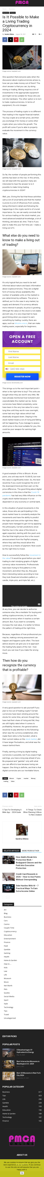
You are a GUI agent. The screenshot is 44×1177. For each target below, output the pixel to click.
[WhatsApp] (21, 39)
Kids (5, 967)
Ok (22, 1173)
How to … (7, 964)
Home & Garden (10, 960)
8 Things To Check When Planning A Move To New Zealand (32, 812)
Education (8, 935)
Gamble (7, 949)
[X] (10, 39)
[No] (41, 1168)
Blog (5, 913)
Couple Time (9, 928)
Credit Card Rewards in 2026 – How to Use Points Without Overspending (28, 877)
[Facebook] (4, 39)
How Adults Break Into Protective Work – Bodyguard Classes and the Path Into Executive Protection (29, 862)
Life (5, 975)
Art (5, 910)
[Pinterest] (16, 39)
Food (6, 946)
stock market (31, 739)
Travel (6, 1014)
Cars (6, 920)
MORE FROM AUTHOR (30, 851)
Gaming (7, 953)
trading (6, 781)
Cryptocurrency (10, 931)
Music (6, 982)
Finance (12, 13)
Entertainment (10, 938)
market (26, 778)
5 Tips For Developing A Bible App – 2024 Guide (12, 811)
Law (5, 971)
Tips (5, 1011)
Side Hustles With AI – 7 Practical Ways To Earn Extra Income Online (27, 888)
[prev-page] (4, 897)
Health (6, 957)
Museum (7, 978)
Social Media (9, 996)
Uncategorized (10, 1018)
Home (4, 9)
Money (33, 778)
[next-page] (7, 897)
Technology (8, 1007)
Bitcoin (12, 778)
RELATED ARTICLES (11, 851)
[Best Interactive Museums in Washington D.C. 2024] (8, 1064)
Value (12, 781)
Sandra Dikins (9, 34)
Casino (6, 924)
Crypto (19, 778)
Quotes (7, 993)
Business (12, 9)
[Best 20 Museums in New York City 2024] (8, 1076)
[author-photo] (22, 835)
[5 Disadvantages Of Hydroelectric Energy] (8, 1053)
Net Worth (8, 985)
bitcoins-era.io (21, 323)
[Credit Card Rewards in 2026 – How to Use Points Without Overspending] (8, 877)
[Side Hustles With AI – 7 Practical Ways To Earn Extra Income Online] (8, 888)
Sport (6, 1000)
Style (6, 1004)
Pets (5, 989)
